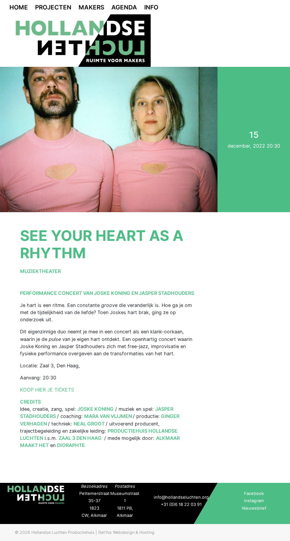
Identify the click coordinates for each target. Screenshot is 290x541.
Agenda (124, 7)
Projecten (53, 7)
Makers (91, 7)
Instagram (254, 500)
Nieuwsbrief (254, 508)
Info (151, 7)
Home (18, 7)
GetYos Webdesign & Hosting (126, 532)
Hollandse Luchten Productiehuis (62, 532)
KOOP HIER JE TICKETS (47, 390)
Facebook (254, 493)
